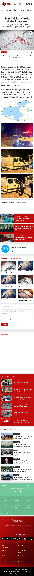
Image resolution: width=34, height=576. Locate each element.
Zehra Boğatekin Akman (10, 56)
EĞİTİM (16, 450)
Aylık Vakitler (6, 513)
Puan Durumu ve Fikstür (7, 556)
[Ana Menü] (31, 4)
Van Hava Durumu (25, 545)
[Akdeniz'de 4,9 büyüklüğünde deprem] (8, 279)
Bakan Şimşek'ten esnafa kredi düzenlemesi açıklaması (21, 462)
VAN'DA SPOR (6, 10)
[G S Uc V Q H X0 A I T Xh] (17, 160)
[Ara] (29, 4)
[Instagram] (17, 534)
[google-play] (17, 539)
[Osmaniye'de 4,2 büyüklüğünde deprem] (25, 293)
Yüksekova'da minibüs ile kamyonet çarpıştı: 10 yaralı (22, 478)
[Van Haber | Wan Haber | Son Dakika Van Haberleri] (11, 4)
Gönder (5, 325)
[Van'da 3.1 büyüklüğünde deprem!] (25, 265)
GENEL (23, 10)
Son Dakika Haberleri (10, 561)
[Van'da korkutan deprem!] (8, 293)
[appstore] (6, 539)
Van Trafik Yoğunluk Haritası (24, 551)
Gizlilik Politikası (24, 567)
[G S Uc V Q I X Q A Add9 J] (17, 135)
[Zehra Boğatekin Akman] (5, 249)
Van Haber (16, 442)
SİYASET (30, 10)
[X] (14, 534)
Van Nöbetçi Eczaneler (6, 546)
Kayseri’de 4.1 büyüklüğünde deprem (7, 271)
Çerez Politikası (15, 567)
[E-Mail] (12, 251)
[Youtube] (20, 534)
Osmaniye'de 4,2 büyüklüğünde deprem (24, 299)
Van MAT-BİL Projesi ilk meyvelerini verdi (22, 454)
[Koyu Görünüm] (27, 4)
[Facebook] (11, 534)
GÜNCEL (16, 10)
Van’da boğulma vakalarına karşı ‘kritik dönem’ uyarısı (22, 446)
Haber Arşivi (23, 561)
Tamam (21, 574)
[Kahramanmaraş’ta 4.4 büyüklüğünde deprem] (25, 279)
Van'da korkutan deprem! (8, 299)
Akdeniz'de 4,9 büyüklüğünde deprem (7, 285)
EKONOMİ (16, 434)
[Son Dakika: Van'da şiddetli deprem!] (17, 40)
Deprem (17, 15)
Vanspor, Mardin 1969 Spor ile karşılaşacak (22, 470)
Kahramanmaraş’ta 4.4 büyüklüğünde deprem (24, 285)
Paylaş (5, 51)
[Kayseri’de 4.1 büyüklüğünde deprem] (8, 265)
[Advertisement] (17, 354)
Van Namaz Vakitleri (10, 551)
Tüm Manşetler (24, 556)
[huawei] (28, 539)
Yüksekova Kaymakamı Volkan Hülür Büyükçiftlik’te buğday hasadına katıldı (22, 438)
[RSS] (23, 534)
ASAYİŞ (16, 475)
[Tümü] (32, 430)
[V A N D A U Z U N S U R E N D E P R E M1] (17, 111)
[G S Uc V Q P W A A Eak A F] (17, 186)
